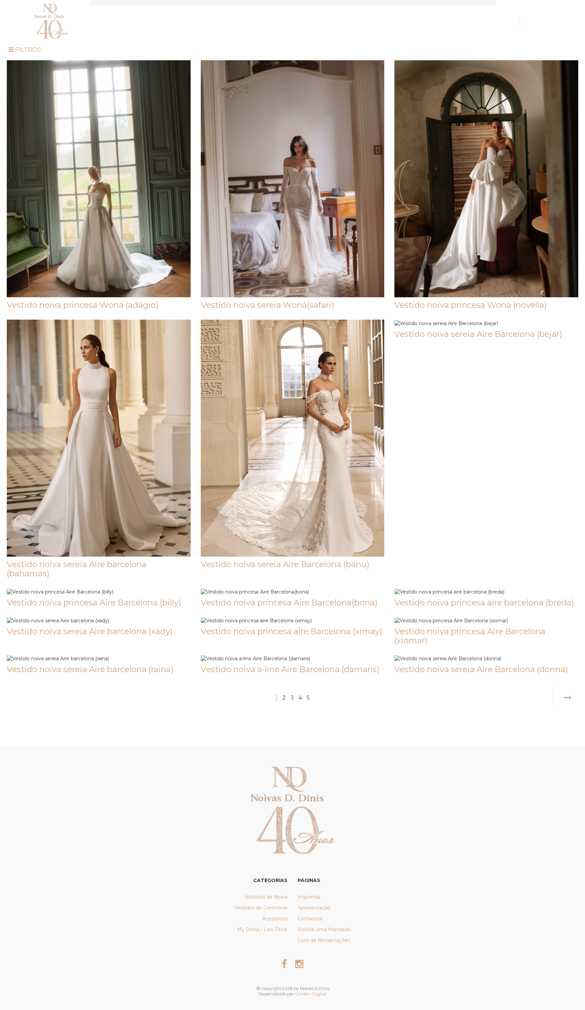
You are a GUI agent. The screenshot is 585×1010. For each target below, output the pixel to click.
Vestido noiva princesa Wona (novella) (470, 305)
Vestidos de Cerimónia (261, 907)
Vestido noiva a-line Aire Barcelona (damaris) (290, 669)
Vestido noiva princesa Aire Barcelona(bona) (289, 602)
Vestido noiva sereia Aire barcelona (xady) (90, 631)
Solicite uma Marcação (324, 929)
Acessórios (274, 918)
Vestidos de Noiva (266, 897)
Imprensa (309, 897)
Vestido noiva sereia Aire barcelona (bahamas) (77, 568)
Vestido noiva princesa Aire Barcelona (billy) (94, 602)
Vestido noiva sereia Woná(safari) (267, 305)
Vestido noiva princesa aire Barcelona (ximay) (291, 631)
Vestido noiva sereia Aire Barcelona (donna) (481, 669)
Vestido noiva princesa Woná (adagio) (82, 305)
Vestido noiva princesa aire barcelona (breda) (484, 602)
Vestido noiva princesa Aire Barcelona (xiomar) (469, 635)
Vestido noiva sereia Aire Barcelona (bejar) (478, 334)
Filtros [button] (27, 49)
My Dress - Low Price (262, 929)
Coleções (279, 21)
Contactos (310, 918)
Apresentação (314, 907)
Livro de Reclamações (324, 940)
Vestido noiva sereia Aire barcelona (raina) (90, 669)
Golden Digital (310, 993)
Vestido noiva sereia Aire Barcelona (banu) (285, 564)
